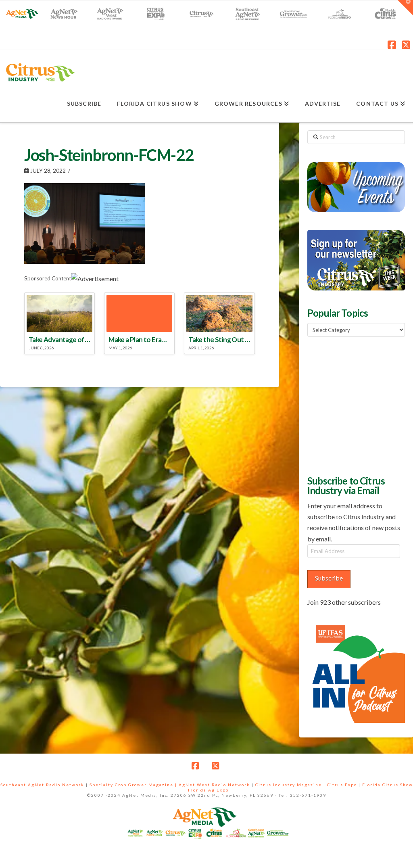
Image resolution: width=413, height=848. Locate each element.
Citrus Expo (342, 784)
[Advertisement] (360, 405)
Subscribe (329, 578)
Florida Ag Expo (208, 789)
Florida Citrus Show (387, 784)
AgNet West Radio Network (214, 784)
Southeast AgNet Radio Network (42, 784)
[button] (405, 7)
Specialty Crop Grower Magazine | (134, 784)
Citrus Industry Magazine (288, 784)
